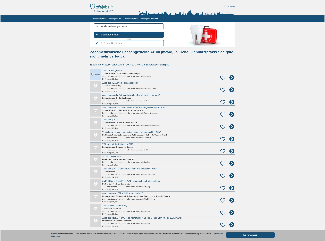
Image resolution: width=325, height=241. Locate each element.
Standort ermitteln (110, 34)
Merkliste (230, 7)
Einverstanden (250, 235)
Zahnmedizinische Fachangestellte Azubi (141, 19)
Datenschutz (218, 234)
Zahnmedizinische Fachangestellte (107, 19)
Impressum (55, 236)
